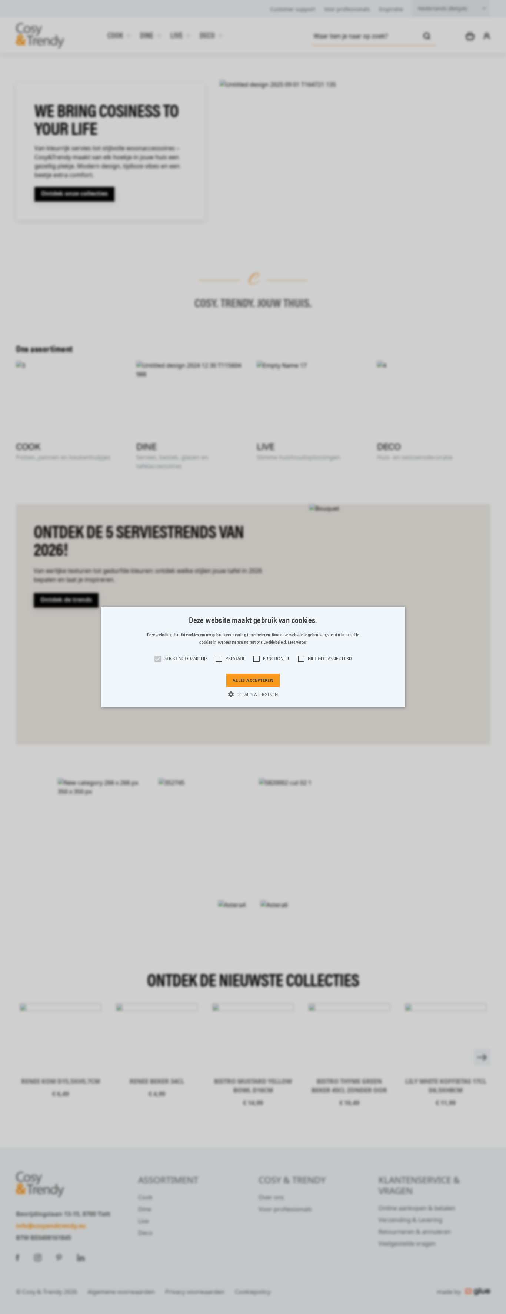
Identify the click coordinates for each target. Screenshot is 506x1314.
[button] (253, 657)
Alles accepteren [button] (253, 680)
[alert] (253, 657)
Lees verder (297, 642)
